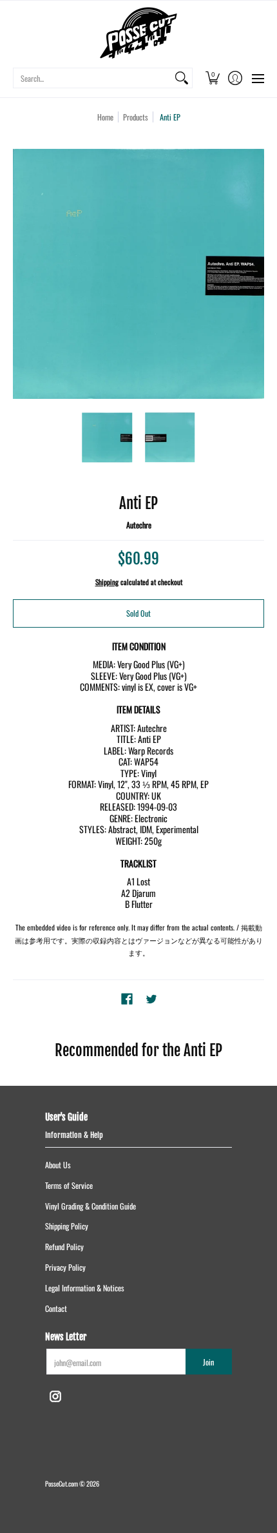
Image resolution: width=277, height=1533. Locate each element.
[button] (212, 78)
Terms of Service (69, 1185)
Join (208, 1362)
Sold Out (138, 613)
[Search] (181, 78)
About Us (58, 1165)
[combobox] (92, 78)
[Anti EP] (107, 437)
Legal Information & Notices (84, 1288)
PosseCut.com (61, 1483)
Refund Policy (64, 1246)
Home (105, 117)
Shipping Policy (66, 1226)
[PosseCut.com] (138, 33)
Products (135, 117)
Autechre (138, 525)
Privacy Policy (65, 1267)
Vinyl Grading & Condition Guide (90, 1206)
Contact (56, 1308)
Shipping (107, 582)
